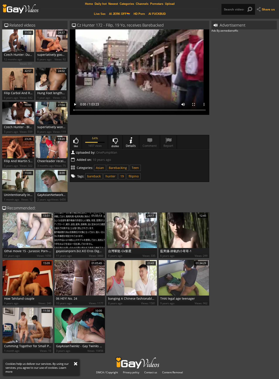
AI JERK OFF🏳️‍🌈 (119, 13)
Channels (142, 3)
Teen (135, 168)
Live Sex (99, 13)
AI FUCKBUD (157, 13)
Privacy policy (131, 372)
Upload (170, 3)
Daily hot (101, 3)
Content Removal (172, 372)
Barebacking (118, 168)
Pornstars (156, 3)
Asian (100, 168)
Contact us (150, 372)
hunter (110, 176)
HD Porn (139, 13)
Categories (127, 3)
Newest (113, 3)
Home (89, 3)
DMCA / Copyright (107, 372)
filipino (134, 176)
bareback (94, 176)
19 (122, 176)
